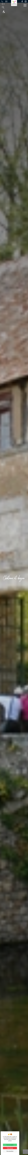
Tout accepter (10, 1145)
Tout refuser (10, 1148)
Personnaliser (9, 1151)
